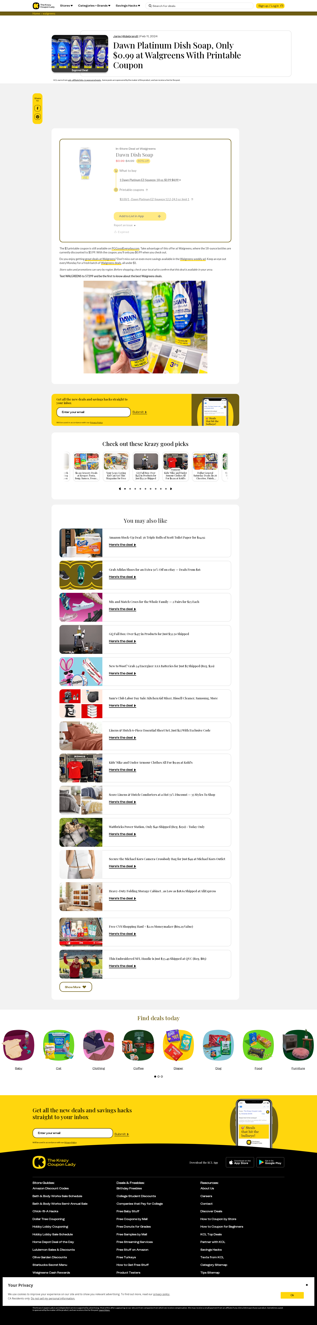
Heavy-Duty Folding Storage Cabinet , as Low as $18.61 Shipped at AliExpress (162, 891)
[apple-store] (240, 1162)
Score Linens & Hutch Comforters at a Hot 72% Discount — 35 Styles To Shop (162, 794)
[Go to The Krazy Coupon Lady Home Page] (44, 5)
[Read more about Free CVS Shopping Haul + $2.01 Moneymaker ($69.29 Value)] (80, 932)
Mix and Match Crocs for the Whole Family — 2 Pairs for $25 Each (154, 602)
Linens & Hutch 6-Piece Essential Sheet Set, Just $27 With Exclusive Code (160, 730)
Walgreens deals (111, 262)
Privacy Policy (96, 422)
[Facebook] (37, 108)
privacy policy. (161, 1294)
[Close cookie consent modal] (307, 1285)
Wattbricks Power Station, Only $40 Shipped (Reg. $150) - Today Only (157, 827)
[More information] (146, 189)
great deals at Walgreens (100, 258)
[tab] (125, 488)
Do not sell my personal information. (53, 1298)
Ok (292, 1295)
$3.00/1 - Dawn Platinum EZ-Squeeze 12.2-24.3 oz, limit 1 (154, 199)
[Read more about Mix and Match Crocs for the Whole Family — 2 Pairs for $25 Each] (80, 607)
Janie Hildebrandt (125, 36)
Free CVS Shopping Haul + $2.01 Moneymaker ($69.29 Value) (151, 926)
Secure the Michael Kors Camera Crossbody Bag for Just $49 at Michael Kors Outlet (167, 859)
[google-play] (270, 1162)
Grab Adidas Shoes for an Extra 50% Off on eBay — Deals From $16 (154, 569)
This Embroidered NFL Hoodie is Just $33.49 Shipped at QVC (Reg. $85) (157, 959)
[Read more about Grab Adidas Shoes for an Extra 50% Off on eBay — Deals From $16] (80, 575)
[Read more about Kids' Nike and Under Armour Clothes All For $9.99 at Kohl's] (80, 768)
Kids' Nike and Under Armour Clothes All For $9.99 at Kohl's (151, 762)
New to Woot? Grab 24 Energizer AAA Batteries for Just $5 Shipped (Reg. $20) (161, 666)
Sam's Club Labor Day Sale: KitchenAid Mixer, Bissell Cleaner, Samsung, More (163, 698)
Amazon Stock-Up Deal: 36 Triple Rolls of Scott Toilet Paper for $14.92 (157, 537)
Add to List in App (131, 216)
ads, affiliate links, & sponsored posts (84, 80)
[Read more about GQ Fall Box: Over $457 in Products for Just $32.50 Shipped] (80, 639)
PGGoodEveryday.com (125, 248)
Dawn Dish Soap (134, 154)
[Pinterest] (37, 116)
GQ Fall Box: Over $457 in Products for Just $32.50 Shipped (149, 634)
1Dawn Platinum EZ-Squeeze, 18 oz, (149, 180)
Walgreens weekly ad (193, 258)
